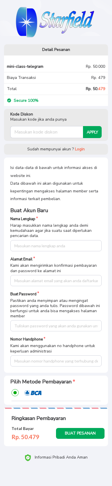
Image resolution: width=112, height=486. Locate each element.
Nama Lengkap (22, 219)
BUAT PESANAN (80, 433)
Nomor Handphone (26, 339)
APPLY (92, 132)
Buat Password (23, 294)
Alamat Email (21, 259)
